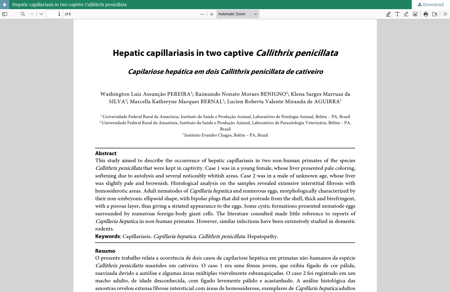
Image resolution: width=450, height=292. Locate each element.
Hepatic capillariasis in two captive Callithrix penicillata (69, 4)
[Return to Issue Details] (4, 4)
